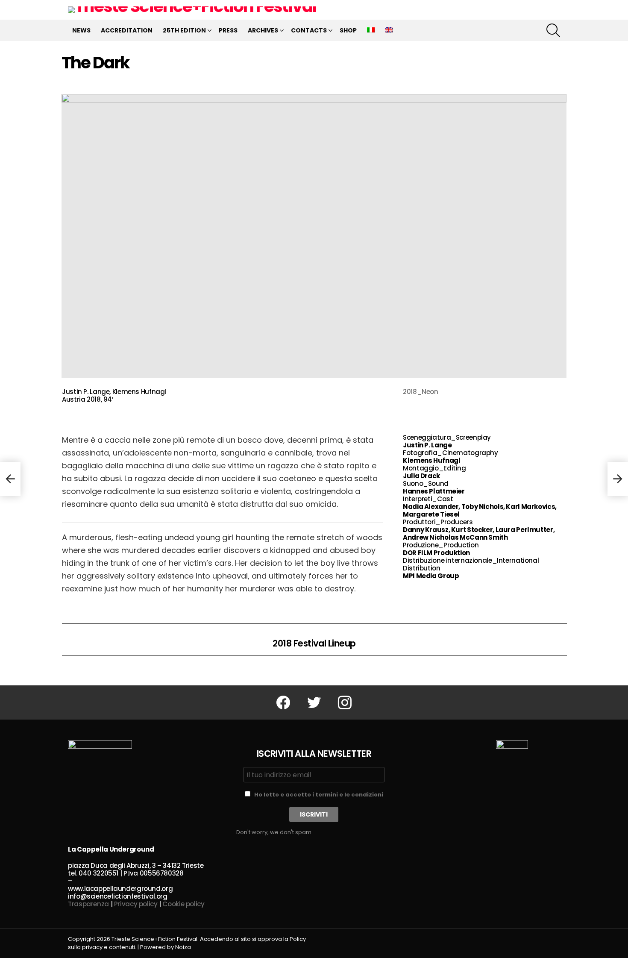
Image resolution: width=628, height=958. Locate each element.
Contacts (309, 30)
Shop (348, 30)
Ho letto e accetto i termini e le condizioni (318, 794)
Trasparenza (88, 903)
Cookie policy (183, 903)
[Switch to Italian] (371, 30)
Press (228, 30)
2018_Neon (420, 391)
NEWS (81, 30)
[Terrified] (10, 479)
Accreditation (127, 30)
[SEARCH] (553, 30)
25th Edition (184, 30)
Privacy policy (136, 903)
